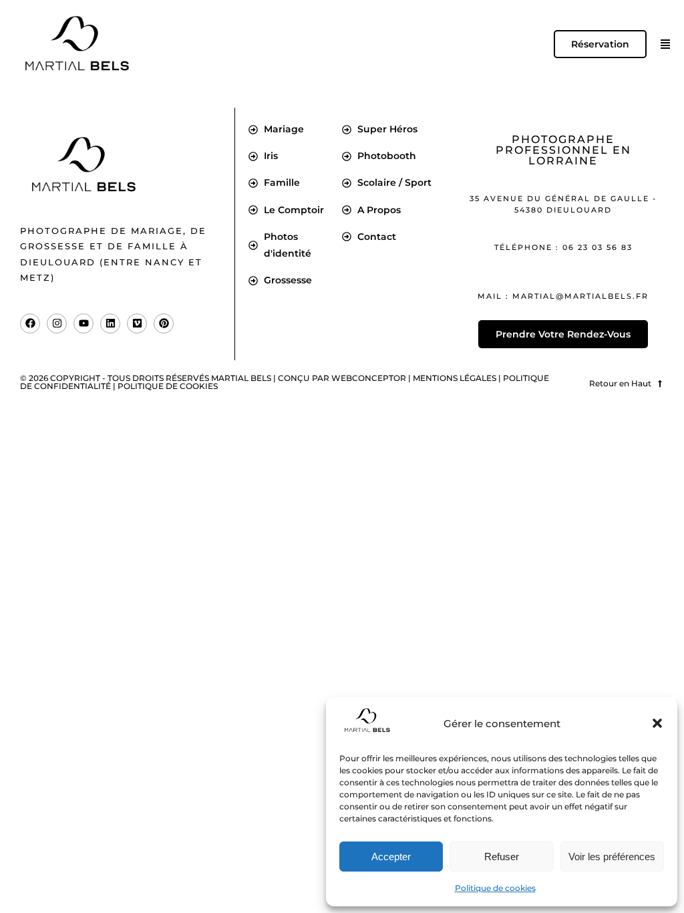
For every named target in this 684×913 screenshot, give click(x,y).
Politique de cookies (495, 888)
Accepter (391, 856)
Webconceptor (368, 378)
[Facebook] (30, 323)
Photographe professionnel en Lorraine (563, 150)
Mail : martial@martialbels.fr (563, 296)
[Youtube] (83, 323)
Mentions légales (454, 378)
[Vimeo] (137, 323)
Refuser (501, 856)
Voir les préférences (611, 856)
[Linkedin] (110, 323)
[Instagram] (57, 323)
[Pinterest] (164, 323)
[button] (657, 723)
